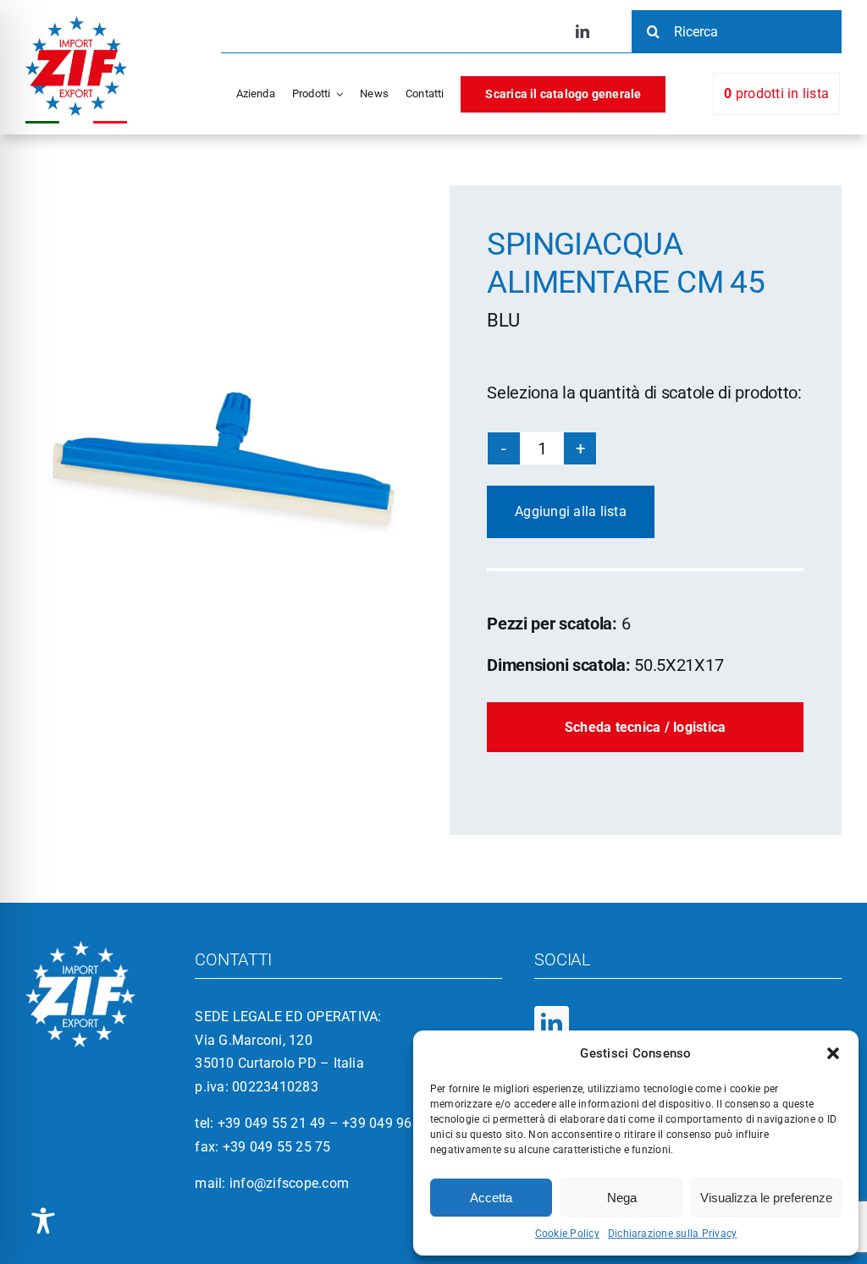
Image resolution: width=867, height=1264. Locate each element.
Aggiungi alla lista (571, 511)
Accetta (491, 1197)
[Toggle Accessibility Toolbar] (43, 1221)
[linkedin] (582, 31)
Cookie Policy (567, 1233)
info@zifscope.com (289, 1183)
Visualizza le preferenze (766, 1197)
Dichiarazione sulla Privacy (672, 1233)
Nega (622, 1197)
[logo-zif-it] (76, 22)
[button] (833, 1053)
